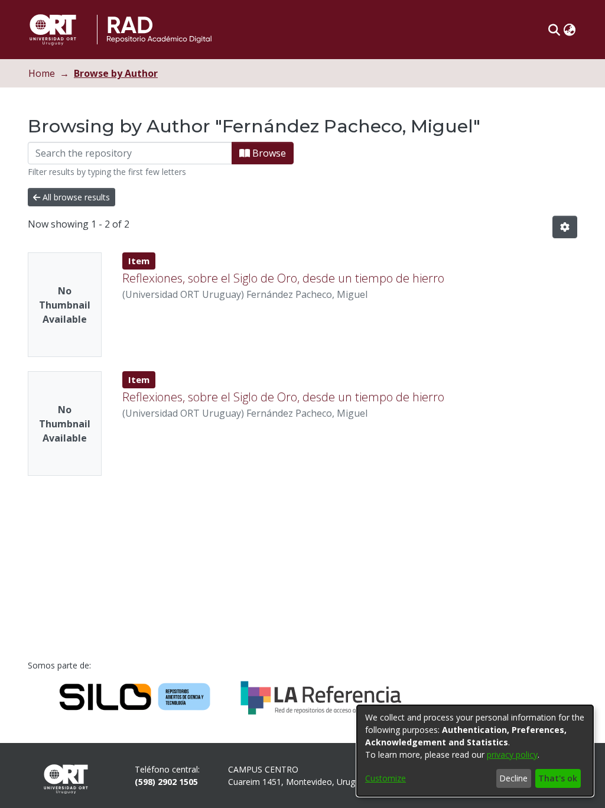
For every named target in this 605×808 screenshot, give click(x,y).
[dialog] (475, 750)
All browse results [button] (75, 197)
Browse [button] (268, 153)
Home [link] (41, 73)
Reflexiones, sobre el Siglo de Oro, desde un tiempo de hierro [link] (283, 278)
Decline (513, 778)
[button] (554, 29)
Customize (385, 778)
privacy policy (512, 754)
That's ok (557, 778)
